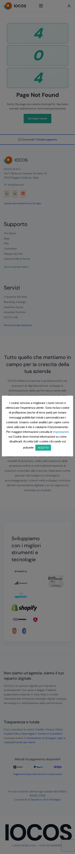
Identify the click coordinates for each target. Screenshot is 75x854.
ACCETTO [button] (43, 447)
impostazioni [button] (61, 431)
